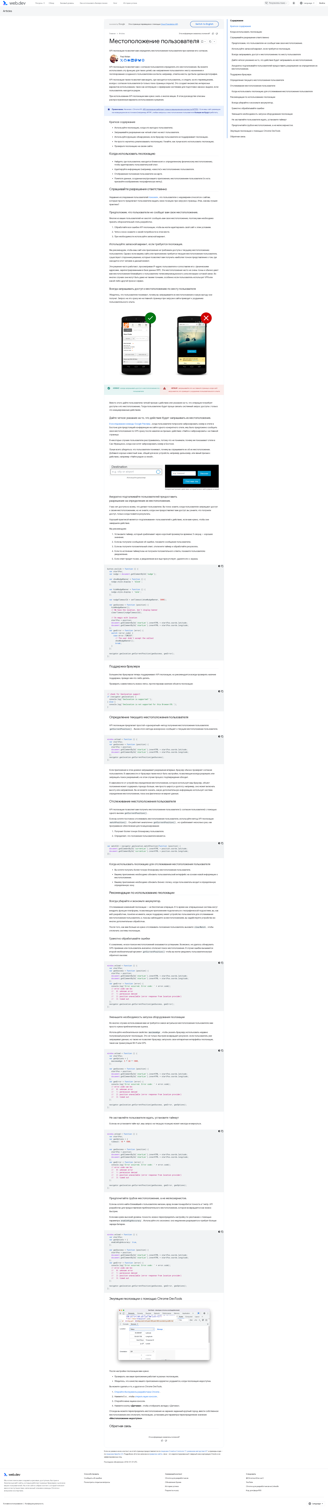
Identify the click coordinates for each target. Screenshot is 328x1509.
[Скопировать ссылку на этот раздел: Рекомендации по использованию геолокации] (176, 893)
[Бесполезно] (217, 34)
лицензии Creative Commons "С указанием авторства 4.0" (184, 1451)
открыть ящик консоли (146, 1396)
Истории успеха (130, 3)
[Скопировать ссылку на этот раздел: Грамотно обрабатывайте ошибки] (152, 938)
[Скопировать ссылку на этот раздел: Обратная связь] (133, 1426)
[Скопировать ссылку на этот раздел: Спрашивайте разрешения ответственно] (169, 189)
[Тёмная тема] (219, 566)
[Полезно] (213, 34)
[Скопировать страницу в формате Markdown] (210, 41)
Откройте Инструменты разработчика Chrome (136, 1392)
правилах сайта (156, 1454)
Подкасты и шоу (172, 1490)
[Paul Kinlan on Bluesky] (139, 61)
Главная (112, 33)
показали (153, 197)
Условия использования (13, 1504)
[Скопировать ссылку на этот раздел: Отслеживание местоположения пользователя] (178, 801)
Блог (115, 3)
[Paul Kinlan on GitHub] (125, 61)
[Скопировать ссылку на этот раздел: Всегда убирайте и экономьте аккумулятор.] (163, 901)
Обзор (51, 3)
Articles (7, 11)
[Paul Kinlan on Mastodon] (136, 61)
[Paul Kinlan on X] (121, 61)
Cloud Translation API (169, 24)
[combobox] (276, 3)
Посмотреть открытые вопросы (97, 1482)
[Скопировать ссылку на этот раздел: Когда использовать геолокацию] (157, 154)
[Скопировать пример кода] (222, 566)
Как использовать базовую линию (93, 3)
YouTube (249, 1482)
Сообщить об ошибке (93, 1478)
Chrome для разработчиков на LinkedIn (262, 1486)
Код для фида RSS (253, 1490)
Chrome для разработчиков (176, 1478)
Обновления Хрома (173, 1482)
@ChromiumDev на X (255, 1478)
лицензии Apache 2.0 (114, 1454)
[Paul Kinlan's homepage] (143, 61)
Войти (322, 3)
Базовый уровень (67, 3)
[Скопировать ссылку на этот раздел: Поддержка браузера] (142, 666)
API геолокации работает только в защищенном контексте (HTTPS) (170, 109)
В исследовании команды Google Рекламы (129, 424)
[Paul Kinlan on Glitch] (128, 61)
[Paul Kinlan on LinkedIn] (132, 61)
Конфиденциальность (34, 1504)
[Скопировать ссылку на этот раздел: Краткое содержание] (137, 122)
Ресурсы (39, 3)
